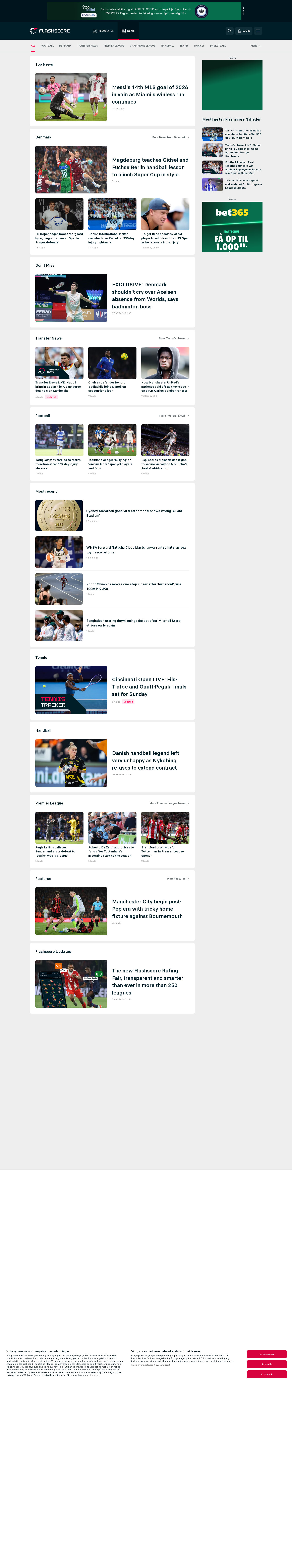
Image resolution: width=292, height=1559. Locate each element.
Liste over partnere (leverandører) (150, 1365)
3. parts (94, 1375)
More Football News (172, 415)
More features (176, 878)
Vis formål (267, 1374)
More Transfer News (172, 338)
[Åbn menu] (258, 31)
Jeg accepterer (267, 1354)
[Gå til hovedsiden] (52, 31)
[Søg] (230, 31)
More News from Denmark (168, 137)
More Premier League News (167, 803)
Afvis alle (266, 1364)
